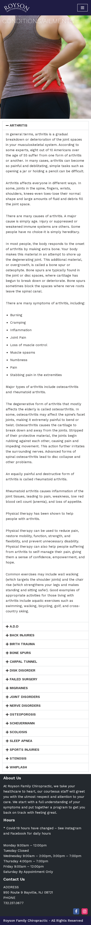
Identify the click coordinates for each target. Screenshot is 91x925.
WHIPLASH (18, 767)
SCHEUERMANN (22, 723)
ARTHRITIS (18, 125)
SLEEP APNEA (21, 741)
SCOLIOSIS (18, 732)
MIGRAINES (19, 688)
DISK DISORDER (22, 670)
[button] (45, 125)
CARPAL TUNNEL (23, 662)
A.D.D (14, 626)
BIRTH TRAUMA (22, 644)
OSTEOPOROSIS (23, 714)
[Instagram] (85, 911)
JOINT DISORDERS (25, 697)
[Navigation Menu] (82, 7)
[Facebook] (76, 911)
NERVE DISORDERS (25, 706)
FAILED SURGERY (23, 679)
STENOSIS (18, 758)
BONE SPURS (20, 653)
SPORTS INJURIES (24, 750)
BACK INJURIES (22, 635)
